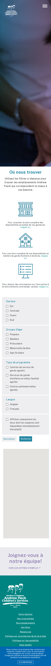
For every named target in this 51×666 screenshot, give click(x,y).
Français (14, 409)
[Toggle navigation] (45, 6)
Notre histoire (25, 614)
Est (11, 306)
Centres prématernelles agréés (23, 388)
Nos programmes (25, 618)
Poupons (14, 334)
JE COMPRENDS (25, 662)
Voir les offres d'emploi (23, 568)
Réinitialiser (9, 439)
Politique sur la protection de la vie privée (25, 636)
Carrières (25, 627)
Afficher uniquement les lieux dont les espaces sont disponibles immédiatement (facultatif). (24, 424)
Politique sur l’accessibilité (25, 640)
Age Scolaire (17, 352)
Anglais (14, 404)
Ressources (25, 632)
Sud (12, 320)
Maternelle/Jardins (20, 348)
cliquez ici (25, 227)
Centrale (14, 310)
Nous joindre (25, 645)
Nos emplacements (25, 623)
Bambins (14, 339)
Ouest (13, 315)
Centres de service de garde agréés (22, 369)
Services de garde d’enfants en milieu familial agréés (24, 378)
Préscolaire (16, 343)
